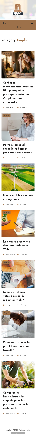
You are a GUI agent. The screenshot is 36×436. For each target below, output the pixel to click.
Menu (4, 23)
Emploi (6, 53)
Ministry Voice (20, 433)
